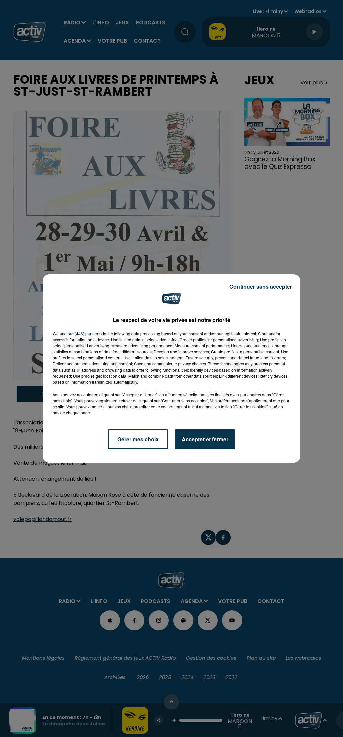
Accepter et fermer (205, 439)
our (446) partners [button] (84, 333)
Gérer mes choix (138, 439)
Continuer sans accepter (260, 286)
